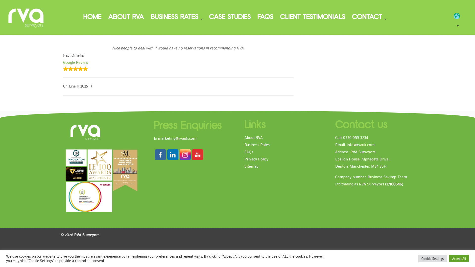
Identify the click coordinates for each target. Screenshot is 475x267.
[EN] (459, 16)
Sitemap (251, 166)
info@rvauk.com (361, 144)
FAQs (248, 151)
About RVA (253, 137)
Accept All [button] (459, 258)
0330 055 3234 (355, 137)
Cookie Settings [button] (432, 258)
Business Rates (257, 144)
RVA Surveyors (26, 17)
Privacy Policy (256, 158)
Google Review (75, 62)
